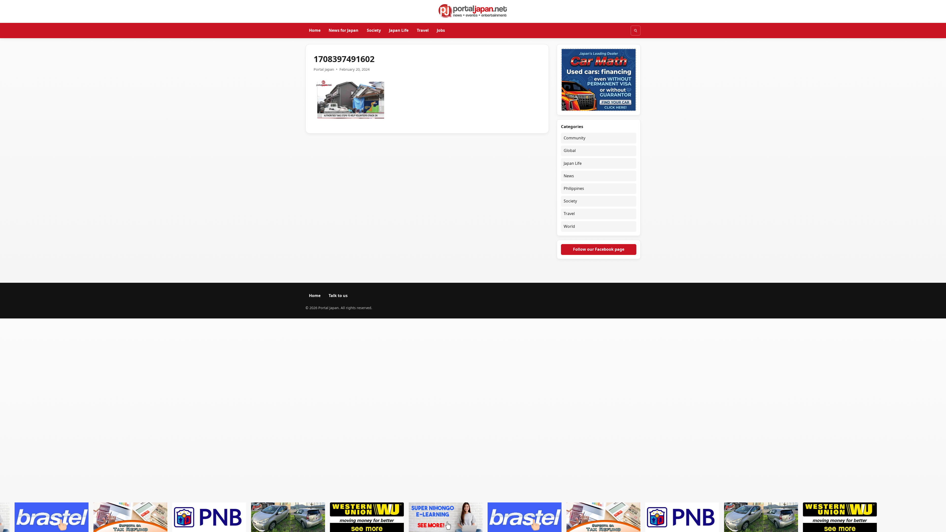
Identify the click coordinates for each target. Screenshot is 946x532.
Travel (423, 30)
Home (315, 30)
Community (574, 138)
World (569, 226)
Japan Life (398, 30)
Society (374, 30)
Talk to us (338, 295)
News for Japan (343, 30)
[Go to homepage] (473, 11)
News (569, 176)
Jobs (441, 30)
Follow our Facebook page (598, 249)
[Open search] (636, 30)
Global (570, 150)
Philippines (574, 188)
